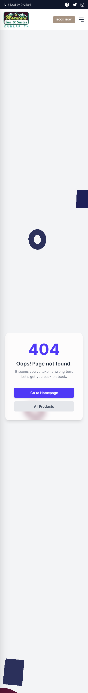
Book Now (64, 19)
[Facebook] (67, 5)
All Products (44, 406)
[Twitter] (75, 5)
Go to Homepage (44, 393)
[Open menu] (81, 19)
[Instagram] (82, 5)
